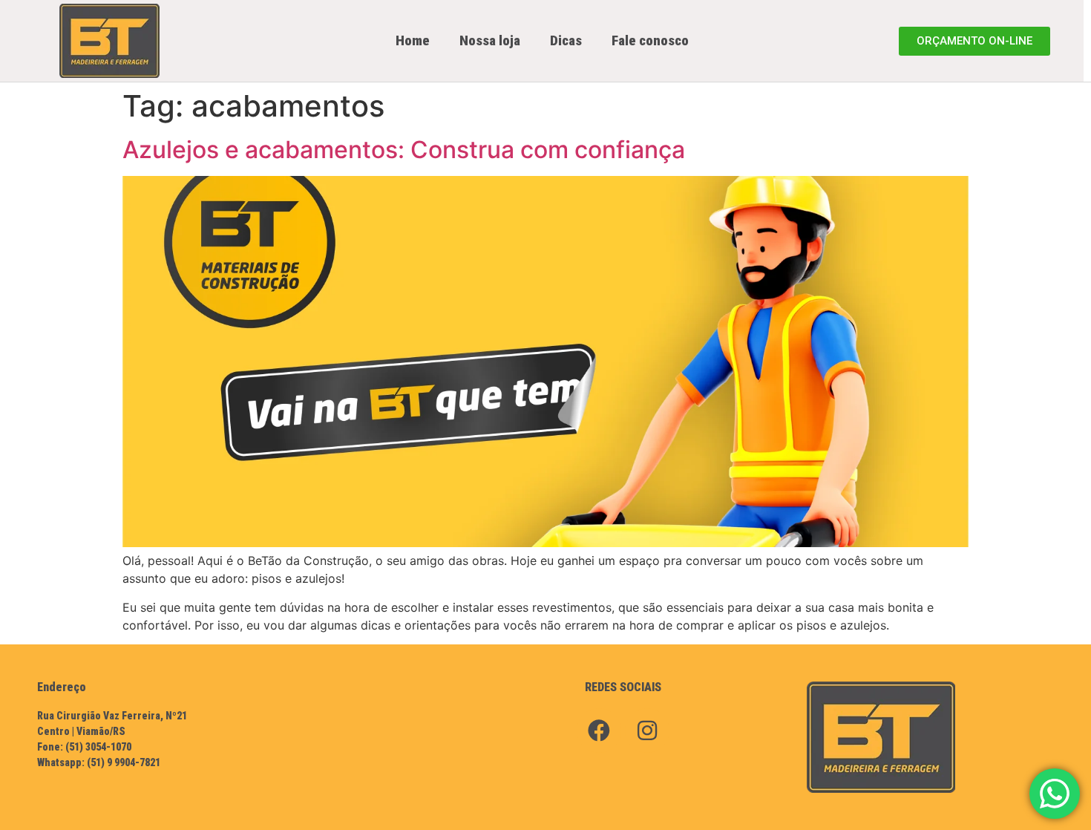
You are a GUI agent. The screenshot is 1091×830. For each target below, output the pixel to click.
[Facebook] (599, 730)
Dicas (566, 40)
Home (413, 40)
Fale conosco (650, 40)
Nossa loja (489, 40)
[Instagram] (647, 730)
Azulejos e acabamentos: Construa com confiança (403, 149)
